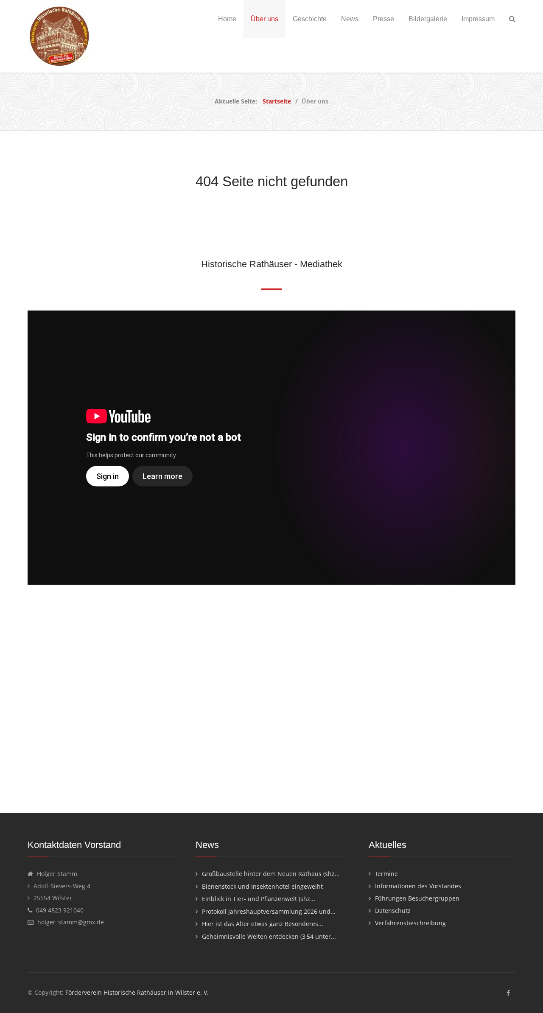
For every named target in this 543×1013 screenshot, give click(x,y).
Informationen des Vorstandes (418, 886)
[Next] (516, 447)
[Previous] (26, 447)
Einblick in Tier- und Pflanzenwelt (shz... (258, 899)
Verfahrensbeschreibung (410, 923)
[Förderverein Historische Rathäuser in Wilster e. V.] (59, 36)
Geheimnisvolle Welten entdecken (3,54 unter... (269, 936)
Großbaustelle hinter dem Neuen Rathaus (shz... (271, 874)
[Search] (512, 18)
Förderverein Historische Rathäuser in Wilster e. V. (137, 992)
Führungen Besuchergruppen (417, 898)
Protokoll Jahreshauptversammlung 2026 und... (269, 911)
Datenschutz (393, 911)
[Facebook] (508, 992)
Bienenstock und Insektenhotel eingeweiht (262, 886)
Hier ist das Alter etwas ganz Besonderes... (262, 924)
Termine (386, 874)
